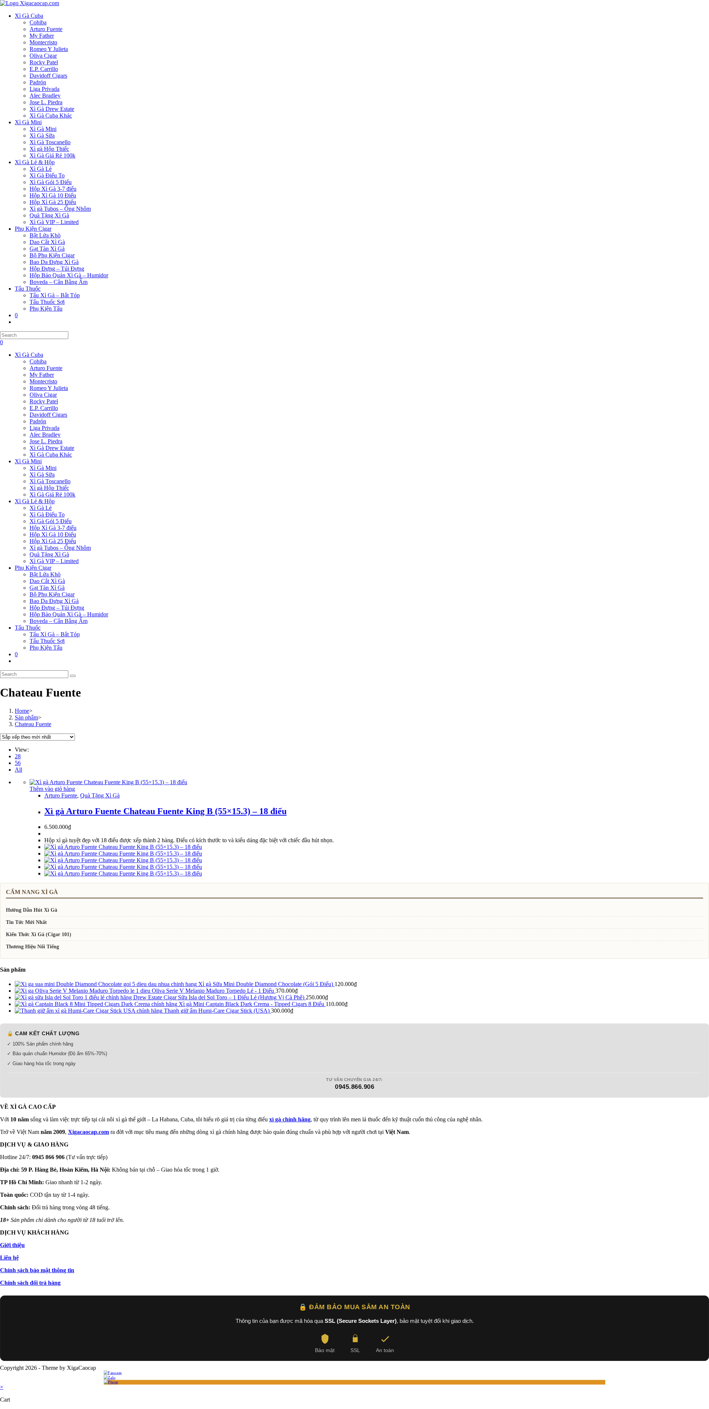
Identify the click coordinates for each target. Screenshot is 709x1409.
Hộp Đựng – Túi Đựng (57, 607)
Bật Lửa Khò (45, 574)
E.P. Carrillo (44, 408)
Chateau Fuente (33, 724)
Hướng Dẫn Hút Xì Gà (31, 910)
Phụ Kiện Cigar (33, 568)
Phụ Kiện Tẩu (46, 647)
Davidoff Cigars (48, 414)
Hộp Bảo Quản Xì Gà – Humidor (69, 614)
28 (18, 756)
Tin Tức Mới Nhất (26, 922)
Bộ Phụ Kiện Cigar (52, 594)
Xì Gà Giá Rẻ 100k (52, 494)
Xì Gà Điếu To (47, 514)
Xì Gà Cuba (29, 355)
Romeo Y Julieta (49, 388)
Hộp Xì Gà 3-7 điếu (53, 528)
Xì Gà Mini (28, 461)
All (18, 769)
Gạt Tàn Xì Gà (47, 588)
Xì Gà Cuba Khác (51, 454)
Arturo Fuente (46, 368)
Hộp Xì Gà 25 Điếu (53, 541)
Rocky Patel (44, 401)
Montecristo (43, 381)
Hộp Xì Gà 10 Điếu (53, 534)
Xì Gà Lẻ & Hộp (35, 501)
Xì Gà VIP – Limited (54, 561)
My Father (42, 375)
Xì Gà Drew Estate (52, 448)
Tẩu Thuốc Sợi (47, 641)
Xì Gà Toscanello (50, 481)
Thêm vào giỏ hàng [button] (52, 789)
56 (18, 763)
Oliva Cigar (43, 395)
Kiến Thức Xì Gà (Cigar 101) (38, 934)
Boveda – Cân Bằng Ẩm (59, 621)
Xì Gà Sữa (42, 474)
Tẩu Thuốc (28, 627)
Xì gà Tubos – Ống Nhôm (60, 548)
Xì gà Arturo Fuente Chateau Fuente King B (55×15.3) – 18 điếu (165, 811)
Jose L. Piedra (46, 441)
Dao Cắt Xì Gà (47, 581)
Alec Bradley (45, 434)
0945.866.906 (354, 1086)
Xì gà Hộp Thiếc (49, 488)
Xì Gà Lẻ (41, 508)
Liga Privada (44, 428)
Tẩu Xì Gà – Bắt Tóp (55, 634)
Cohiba (38, 361)
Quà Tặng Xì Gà (49, 554)
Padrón (38, 421)
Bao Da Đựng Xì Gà (54, 601)
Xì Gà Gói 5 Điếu (51, 521)
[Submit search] (73, 676)
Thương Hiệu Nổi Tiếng (32, 946)
